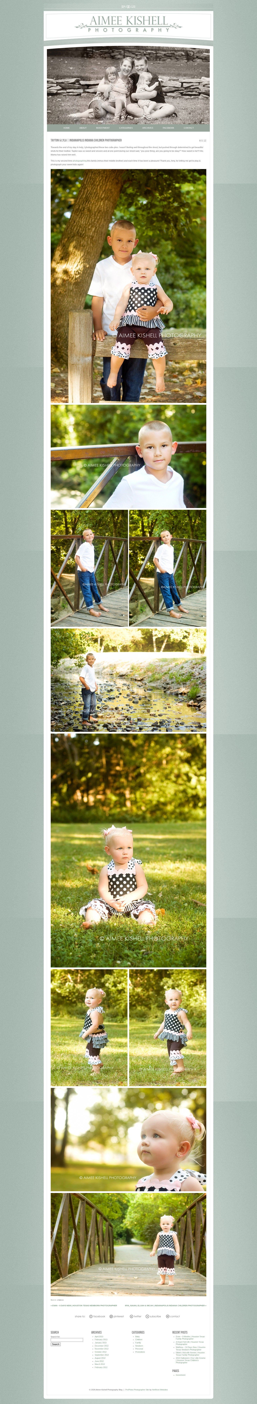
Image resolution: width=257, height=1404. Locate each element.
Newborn (139, 1346)
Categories (126, 128)
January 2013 (100, 1343)
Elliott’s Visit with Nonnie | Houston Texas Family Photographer (190, 1354)
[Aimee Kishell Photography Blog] (128, 40)
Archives (147, 128)
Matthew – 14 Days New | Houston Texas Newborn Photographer (190, 1348)
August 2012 (100, 1358)
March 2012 (100, 1364)
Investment (103, 128)
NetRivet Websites (160, 1390)
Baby (137, 1336)
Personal (139, 1349)
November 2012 (101, 1349)
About (83, 128)
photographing (80, 161)
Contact (189, 128)
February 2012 (101, 1367)
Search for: (55, 1337)
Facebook (168, 128)
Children (60, 1300)
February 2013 (101, 1339)
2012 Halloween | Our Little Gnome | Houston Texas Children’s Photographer (190, 1360)
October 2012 (100, 1352)
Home (66, 128)
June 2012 (99, 1361)
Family (138, 1343)
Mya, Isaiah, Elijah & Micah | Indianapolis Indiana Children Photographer (165, 1306)
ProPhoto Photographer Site (137, 1390)
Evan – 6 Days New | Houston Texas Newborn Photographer (84, 1306)
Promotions (140, 1352)
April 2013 (99, 1336)
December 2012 (101, 1346)
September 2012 (102, 1355)
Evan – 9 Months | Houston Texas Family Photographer (190, 1337)
